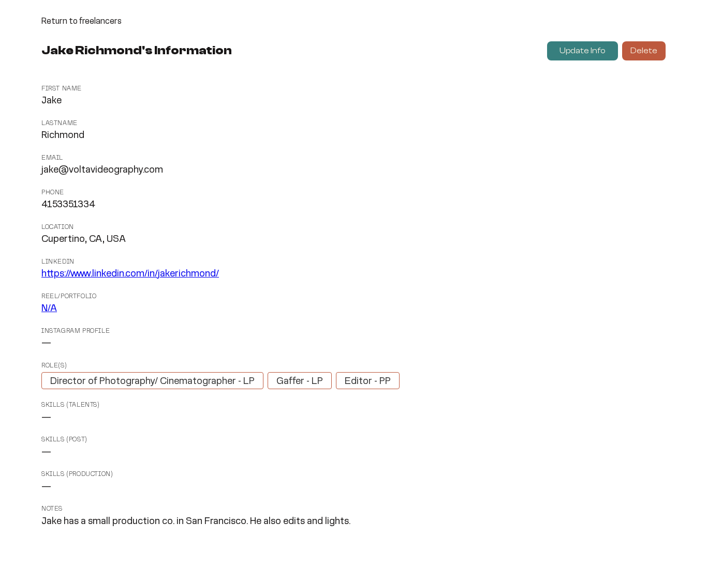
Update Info (582, 50)
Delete (643, 50)
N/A (49, 308)
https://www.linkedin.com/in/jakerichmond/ (130, 274)
